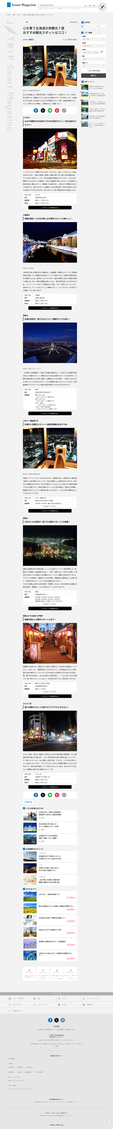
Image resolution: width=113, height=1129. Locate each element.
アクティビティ (18, 1004)
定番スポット (53, 8)
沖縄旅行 (10, 1063)
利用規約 (45, 1043)
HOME (40, 8)
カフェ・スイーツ (92, 998)
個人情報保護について (49, 1029)
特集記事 (60, 8)
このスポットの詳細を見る (49, 208)
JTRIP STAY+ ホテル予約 (46, 1115)
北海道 (56, 1040)
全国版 (40, 1040)
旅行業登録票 (60, 1029)
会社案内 (40, 1029)
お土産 (64, 1004)
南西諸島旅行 (28, 1072)
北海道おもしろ (18, 1011)
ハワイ (61, 1040)
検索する (93, 75)
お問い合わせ (61, 1043)
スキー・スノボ (42, 1004)
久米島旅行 (29, 1067)
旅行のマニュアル (76, 8)
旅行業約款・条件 (70, 1029)
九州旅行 (19, 1072)
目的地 (84, 43)
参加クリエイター (70, 1043)
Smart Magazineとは (36, 1043)
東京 (86, 5)
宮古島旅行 (20, 1067)
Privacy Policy (52, 1043)
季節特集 (90, 1004)
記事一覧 (46, 8)
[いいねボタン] (109, 1121)
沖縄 (94, 5)
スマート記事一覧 (18, 998)
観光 (38, 998)
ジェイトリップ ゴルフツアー (58, 1102)
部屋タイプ (85, 62)
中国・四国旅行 (39, 1072)
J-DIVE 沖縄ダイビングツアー (42, 1102)
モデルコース (67, 8)
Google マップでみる (50, 506)
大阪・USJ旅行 (12, 1085)
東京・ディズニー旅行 (14, 1077)
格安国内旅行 (11, 1058)
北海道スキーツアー (73, 1102)
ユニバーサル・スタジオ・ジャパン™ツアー (19, 1089)
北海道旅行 (11, 1072)
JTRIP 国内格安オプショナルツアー (63, 1115)
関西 (90, 5)
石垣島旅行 (11, 1067)
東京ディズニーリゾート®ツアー (16, 1080)
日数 (83, 56)
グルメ (64, 998)
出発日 (84, 49)
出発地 (84, 36)
